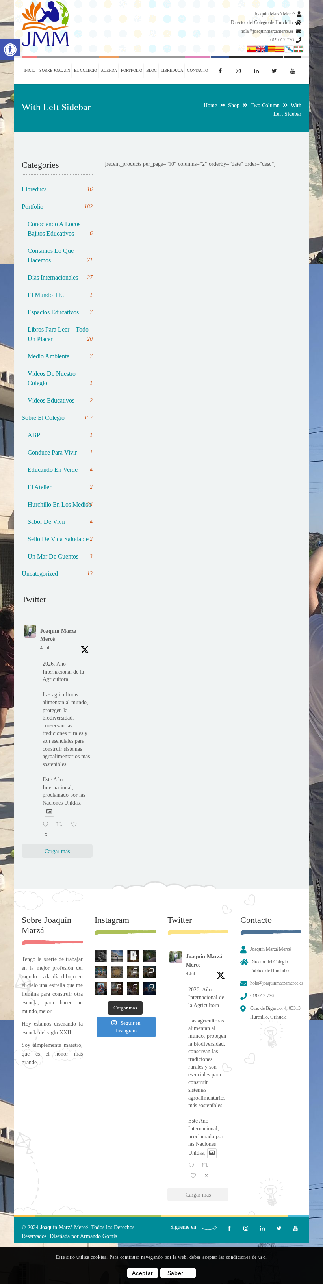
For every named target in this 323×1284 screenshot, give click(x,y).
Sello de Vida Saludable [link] (60, 539)
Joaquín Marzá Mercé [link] (274, 14)
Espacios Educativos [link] (60, 312)
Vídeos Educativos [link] (60, 400)
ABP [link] (60, 435)
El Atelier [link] (60, 487)
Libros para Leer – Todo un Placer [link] (60, 334)
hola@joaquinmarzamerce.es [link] (267, 31)
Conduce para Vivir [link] (60, 452)
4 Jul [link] (44, 648)
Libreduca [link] (57, 189)
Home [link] (210, 105)
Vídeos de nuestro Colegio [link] (60, 378)
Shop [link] (233, 105)
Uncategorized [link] (57, 573)
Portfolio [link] (57, 206)
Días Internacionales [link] (60, 277)
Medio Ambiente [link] (60, 356)
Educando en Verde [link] (60, 469)
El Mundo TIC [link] (60, 294)
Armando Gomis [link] (98, 1236)
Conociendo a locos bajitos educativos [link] (60, 229)
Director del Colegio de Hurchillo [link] (262, 22)
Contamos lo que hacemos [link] (60, 255)
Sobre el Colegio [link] (57, 417)
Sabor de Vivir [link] (60, 521)
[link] (10, 49)
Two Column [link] (265, 105)
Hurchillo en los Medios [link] (60, 504)
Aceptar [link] (142, 1273)
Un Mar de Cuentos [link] (60, 556)
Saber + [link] (178, 1273)
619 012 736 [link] (282, 40)
